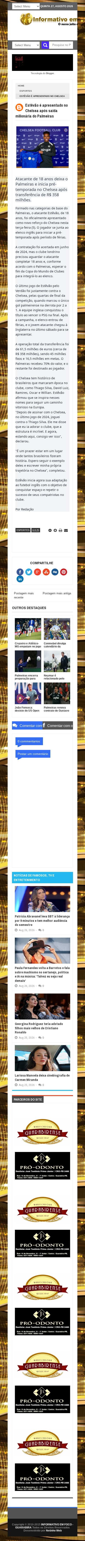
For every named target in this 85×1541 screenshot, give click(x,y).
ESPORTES (26, 91)
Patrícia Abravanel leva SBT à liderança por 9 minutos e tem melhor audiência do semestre (42, 920)
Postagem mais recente (24, 595)
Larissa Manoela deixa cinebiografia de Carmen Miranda (42, 1077)
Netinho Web (54, 1530)
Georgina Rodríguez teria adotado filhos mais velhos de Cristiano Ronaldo (39, 1027)
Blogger (50, 73)
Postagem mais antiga (57, 593)
